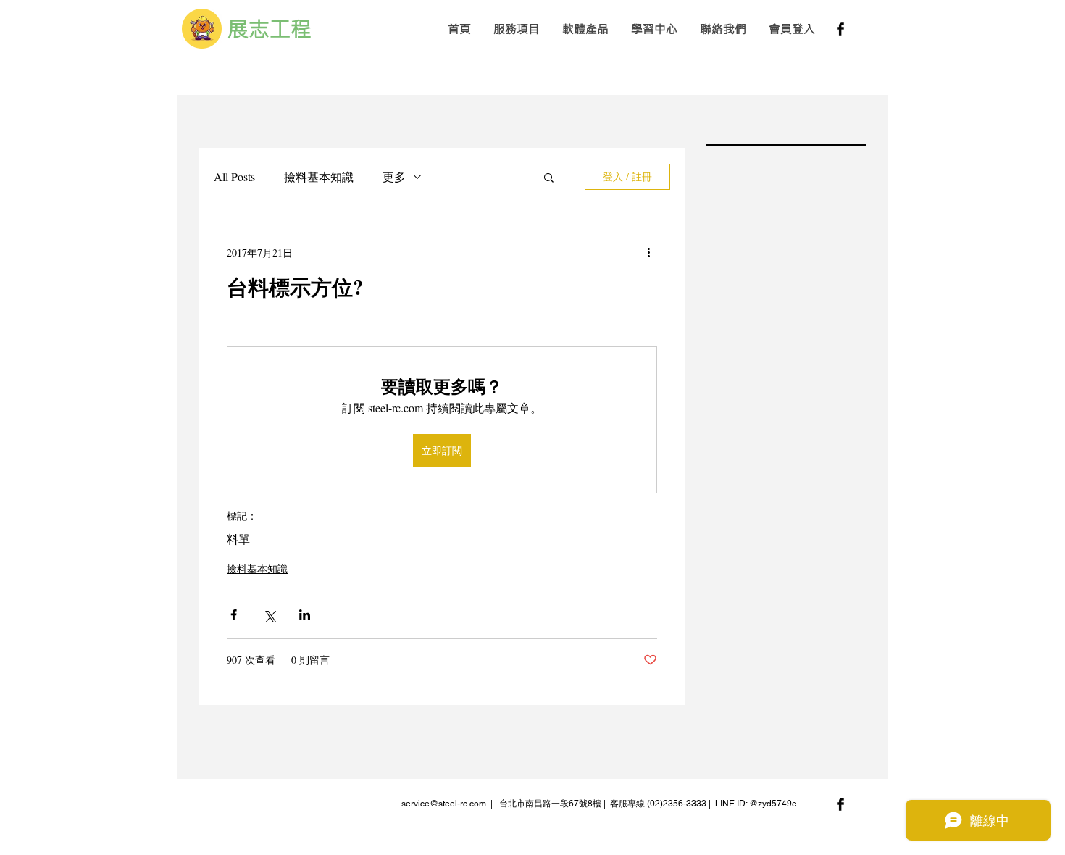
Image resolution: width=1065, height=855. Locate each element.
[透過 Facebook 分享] (234, 615)
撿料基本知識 (319, 176)
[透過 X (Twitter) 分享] (269, 615)
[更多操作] (648, 252)
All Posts (234, 176)
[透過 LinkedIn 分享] (305, 615)
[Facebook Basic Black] (840, 29)
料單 (238, 539)
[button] (516, 29)
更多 (394, 176)
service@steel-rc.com (443, 803)
